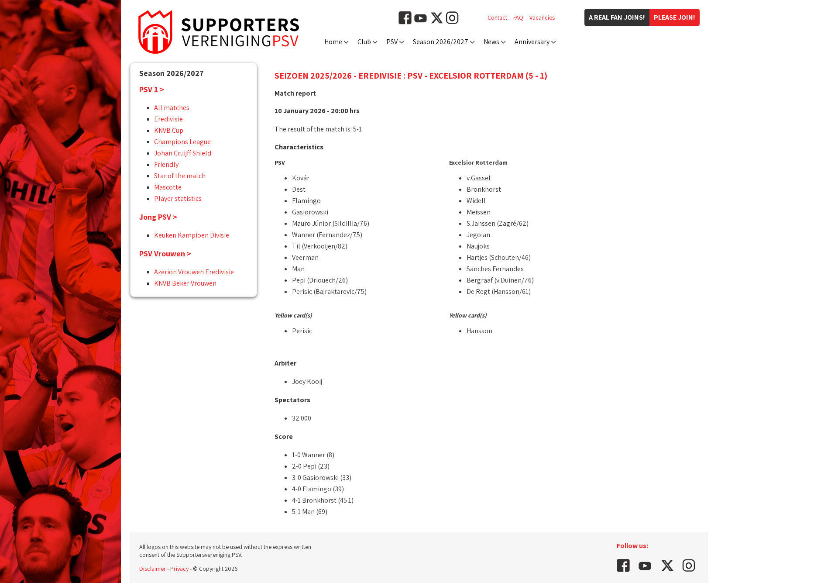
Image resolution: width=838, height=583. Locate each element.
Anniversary (532, 41)
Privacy (179, 569)
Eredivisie (168, 119)
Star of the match (180, 175)
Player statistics (178, 198)
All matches (171, 107)
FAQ (518, 17)
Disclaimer (152, 569)
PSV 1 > (151, 89)
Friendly (166, 164)
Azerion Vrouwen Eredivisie (194, 271)
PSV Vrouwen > (165, 253)
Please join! (674, 17)
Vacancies (542, 17)
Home (333, 41)
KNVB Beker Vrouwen (185, 283)
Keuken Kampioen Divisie (191, 235)
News (491, 41)
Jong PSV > (158, 217)
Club (364, 41)
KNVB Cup (168, 130)
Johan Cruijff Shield (182, 153)
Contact (497, 17)
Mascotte (168, 187)
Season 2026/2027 (440, 41)
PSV (392, 41)
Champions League (182, 141)
